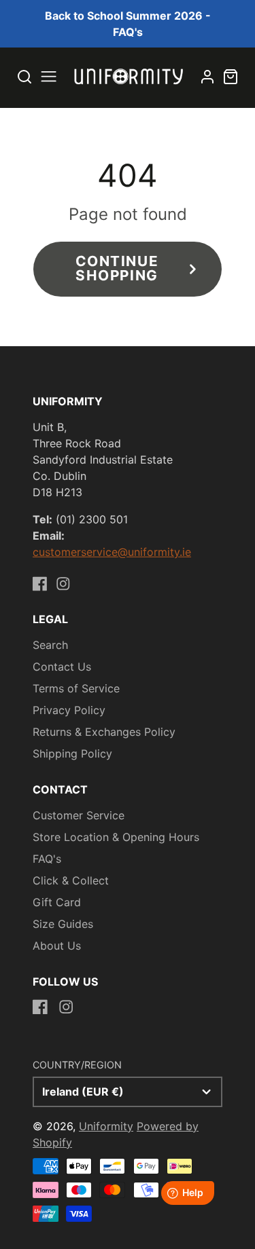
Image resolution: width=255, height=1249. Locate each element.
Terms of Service (76, 688)
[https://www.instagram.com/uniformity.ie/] (63, 583)
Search (50, 645)
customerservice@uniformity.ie (112, 552)
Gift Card (57, 902)
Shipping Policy (72, 753)
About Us (57, 945)
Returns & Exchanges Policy (104, 732)
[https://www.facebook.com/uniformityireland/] (40, 583)
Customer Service (78, 815)
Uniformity (106, 1126)
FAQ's (47, 858)
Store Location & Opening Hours (116, 837)
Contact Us (62, 666)
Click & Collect (71, 880)
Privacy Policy (69, 710)
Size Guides (63, 924)
